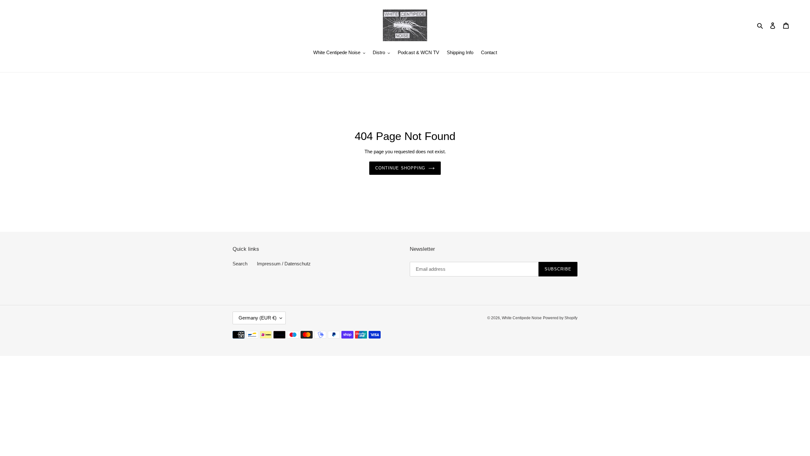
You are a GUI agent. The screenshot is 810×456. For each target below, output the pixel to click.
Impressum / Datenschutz (284, 263)
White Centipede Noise (522, 318)
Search (240, 263)
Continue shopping (400, 168)
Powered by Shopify (560, 318)
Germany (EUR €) (258, 317)
